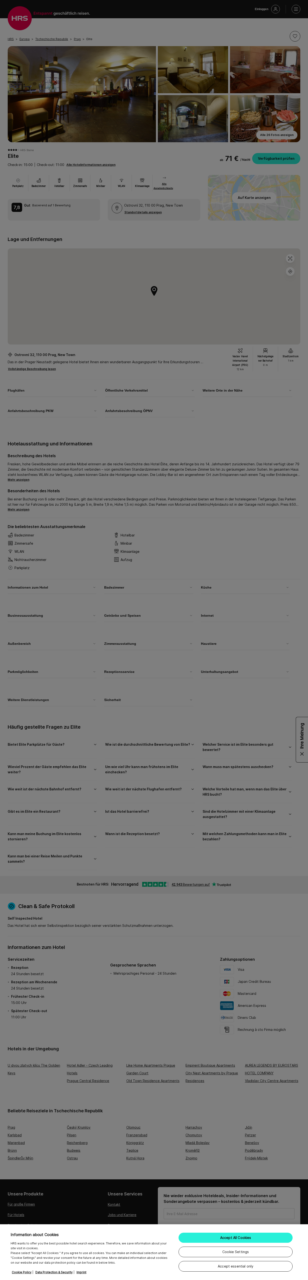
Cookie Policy (22, 1272)
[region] (154, 1252)
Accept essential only (235, 1266)
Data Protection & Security (54, 1272)
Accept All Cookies (235, 1238)
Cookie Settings (235, 1252)
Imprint (81, 1272)
